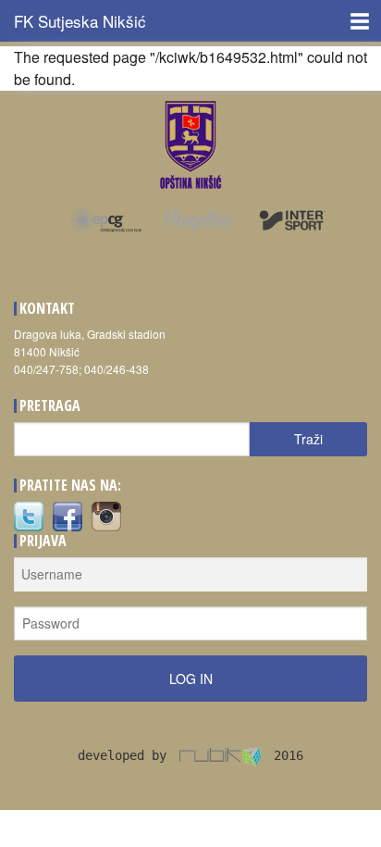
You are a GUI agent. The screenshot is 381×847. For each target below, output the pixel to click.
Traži (308, 439)
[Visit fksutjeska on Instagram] (106, 514)
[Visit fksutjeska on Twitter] (28, 514)
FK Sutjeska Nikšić (80, 20)
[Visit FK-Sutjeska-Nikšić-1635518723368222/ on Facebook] (67, 514)
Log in (191, 678)
